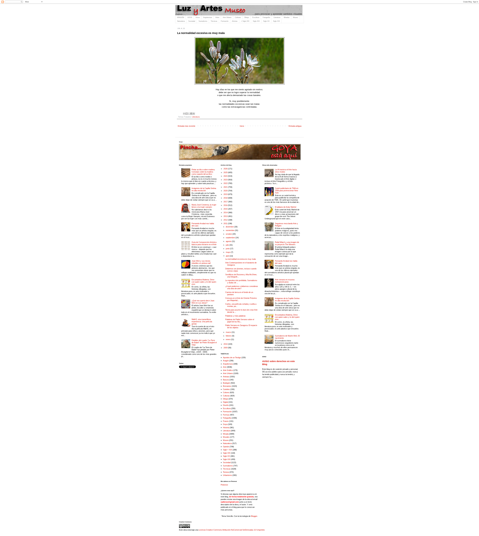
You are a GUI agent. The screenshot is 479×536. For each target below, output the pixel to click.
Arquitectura (207, 17)
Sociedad (191, 21)
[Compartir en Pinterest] (193, 113)
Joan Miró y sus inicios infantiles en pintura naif (201, 262)
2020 (226, 191)
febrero (229, 336)
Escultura (255, 17)
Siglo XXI (276, 21)
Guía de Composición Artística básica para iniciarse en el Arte (204, 243)
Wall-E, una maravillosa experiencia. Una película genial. (202, 321)
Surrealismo (203, 21)
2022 (226, 183)
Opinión (226, 447)
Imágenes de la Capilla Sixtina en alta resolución (204, 189)
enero (228, 339)
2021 (226, 187)
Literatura (277, 17)
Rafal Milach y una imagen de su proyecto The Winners (287, 243)
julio (227, 245)
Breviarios (227, 386)
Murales (226, 437)
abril (228, 256)
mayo (228, 252)
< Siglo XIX (245, 21)
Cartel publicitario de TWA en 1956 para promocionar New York (286, 190)
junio (228, 248)
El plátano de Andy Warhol (285, 207)
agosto (229, 241)
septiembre (230, 237)
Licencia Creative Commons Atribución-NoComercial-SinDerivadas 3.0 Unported (231, 530)
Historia (226, 427)
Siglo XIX (256, 21)
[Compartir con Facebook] (191, 113)
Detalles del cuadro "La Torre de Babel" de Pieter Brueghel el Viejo (204, 342)
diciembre (230, 227)
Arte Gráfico (228, 370)
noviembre (230, 230)
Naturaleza (181, 21)
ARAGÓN (180, 17)
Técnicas (214, 21)
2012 (226, 220)
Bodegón (226, 383)
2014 (226, 212)
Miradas (287, 17)
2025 (226, 172)
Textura (226, 472)
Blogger (254, 516)
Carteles (226, 389)
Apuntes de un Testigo (232, 357)
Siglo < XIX (227, 450)
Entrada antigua (295, 126)
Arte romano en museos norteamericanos (285, 281)
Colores (226, 392)
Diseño (226, 405)
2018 (226, 198)
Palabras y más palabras (235, 316)
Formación (224, 21)
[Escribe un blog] (186, 113)
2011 (226, 223)
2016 (226, 205)
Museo (295, 17)
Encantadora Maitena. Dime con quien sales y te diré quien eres (204, 282)
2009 (226, 348)
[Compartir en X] (189, 113)
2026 (226, 169)
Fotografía (266, 17)
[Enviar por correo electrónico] (184, 113)
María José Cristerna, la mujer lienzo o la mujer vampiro (204, 206)
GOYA (189, 17)
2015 (226, 209)
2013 (226, 216)
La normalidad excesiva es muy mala (240, 259)
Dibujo (246, 17)
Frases (226, 421)
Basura (226, 380)
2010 (226, 344)
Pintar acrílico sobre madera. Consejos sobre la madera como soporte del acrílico (203, 171)
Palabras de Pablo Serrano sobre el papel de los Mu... (239, 320)
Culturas (238, 17)
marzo (229, 332)
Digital (225, 402)
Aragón (226, 361)
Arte (224, 367)
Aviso (198, 17)
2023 (226, 180)
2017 (226, 202)
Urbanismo (227, 475)
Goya (225, 424)
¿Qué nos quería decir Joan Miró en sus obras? (203, 302)
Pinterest (224, 485)
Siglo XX (266, 21)
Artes (217, 17)
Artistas (235, 21)
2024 (226, 176)
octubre (229, 234)
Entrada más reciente (186, 126)
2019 (226, 194)
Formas (226, 415)
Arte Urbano (227, 17)
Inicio (242, 126)
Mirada (226, 434)
